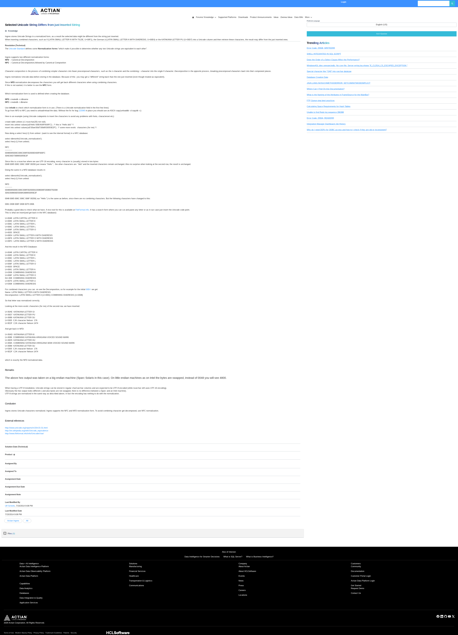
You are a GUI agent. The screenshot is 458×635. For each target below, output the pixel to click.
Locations (243, 595)
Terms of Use (9, 633)
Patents (66, 633)
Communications (136, 585)
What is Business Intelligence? (259, 557)
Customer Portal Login (361, 576)
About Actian (244, 566)
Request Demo (357, 588)
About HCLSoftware (247, 571)
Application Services (29, 603)
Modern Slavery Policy (23, 633)
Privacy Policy (39, 633)
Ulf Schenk (10, 506)
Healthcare (134, 576)
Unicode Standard (17, 49)
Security (74, 633)
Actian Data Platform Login (363, 581)
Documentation (357, 571)
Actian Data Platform (29, 576)
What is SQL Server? (232, 557)
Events (242, 576)
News (241, 581)
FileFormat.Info (82, 210)
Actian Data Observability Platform (35, 571)
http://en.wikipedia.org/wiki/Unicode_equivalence (26, 431)
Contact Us (356, 593)
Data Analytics (26, 588)
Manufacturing (135, 566)
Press (241, 585)
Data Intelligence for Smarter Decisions (202, 557)
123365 (82, 110)
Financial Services (137, 571)
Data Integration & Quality (31, 598)
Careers (242, 590)
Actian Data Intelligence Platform (34, 566)
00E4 (88, 289)
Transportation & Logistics (140, 581)
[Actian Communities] (46, 11)
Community (356, 566)
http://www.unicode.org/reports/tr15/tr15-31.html (26, 428)
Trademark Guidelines (53, 633)
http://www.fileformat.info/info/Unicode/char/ (24, 433)
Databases (24, 593)
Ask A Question (381, 34)
